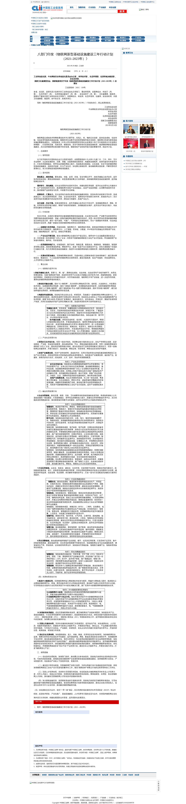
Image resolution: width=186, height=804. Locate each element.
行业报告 (92, 7)
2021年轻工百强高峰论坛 (133, 163)
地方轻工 (120, 798)
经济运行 (108, 37)
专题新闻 (62, 43)
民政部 (130, 775)
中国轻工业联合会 (115, 2)
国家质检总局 (69, 775)
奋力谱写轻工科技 (131, 137)
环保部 (89, 775)
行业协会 (112, 798)
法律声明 (77, 798)
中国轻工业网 (35, 45)
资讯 (71, 7)
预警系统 (81, 7)
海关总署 (105, 775)
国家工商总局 (80, 775)
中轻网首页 (36, 2)
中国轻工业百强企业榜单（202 (135, 161)
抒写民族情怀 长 (147, 137)
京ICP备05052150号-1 (106, 803)
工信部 (124, 775)
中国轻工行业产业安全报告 (40, 21)
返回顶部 (158, 787)
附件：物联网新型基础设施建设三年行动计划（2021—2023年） (62, 707)
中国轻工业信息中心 (147, 2)
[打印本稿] (66, 71)
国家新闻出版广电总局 (56, 775)
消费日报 (34, 32)
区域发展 (47, 40)
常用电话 (85, 798)
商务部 (118, 775)
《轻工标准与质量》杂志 (39, 29)
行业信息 (51, 45)
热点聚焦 (123, 40)
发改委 (137, 775)
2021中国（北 (130, 151)
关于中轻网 (67, 798)
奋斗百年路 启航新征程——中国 (136, 166)
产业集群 (102, 7)
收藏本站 (46, 2)
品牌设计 (47, 37)
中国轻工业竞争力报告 (38, 24)
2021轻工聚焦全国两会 (133, 169)
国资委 (44, 775)
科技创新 (112, 7)
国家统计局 (96, 775)
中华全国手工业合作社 (130, 2)
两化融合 (93, 37)
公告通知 (138, 40)
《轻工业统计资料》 (38, 26)
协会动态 (47, 43)
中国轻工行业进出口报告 (39, 18)
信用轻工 (62, 40)
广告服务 (103, 798)
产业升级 (62, 37)
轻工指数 (108, 40)
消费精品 (78, 40)
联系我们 (94, 798)
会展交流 (93, 40)
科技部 (112, 775)
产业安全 (138, 37)
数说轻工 (123, 37)
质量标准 (78, 37)
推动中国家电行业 (147, 151)
